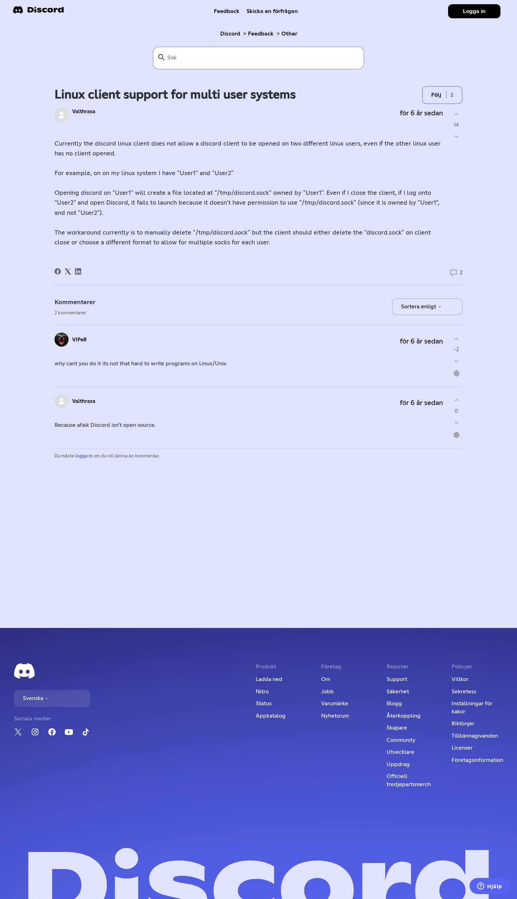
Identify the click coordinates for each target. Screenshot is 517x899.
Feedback (227, 11)
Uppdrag (398, 764)
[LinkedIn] (78, 271)
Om (325, 679)
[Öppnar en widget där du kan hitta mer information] (490, 886)
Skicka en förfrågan (272, 11)
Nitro (262, 691)
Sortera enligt (419, 306)
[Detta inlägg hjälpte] (456, 114)
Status (264, 703)
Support (397, 679)
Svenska (34, 698)
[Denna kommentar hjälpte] (456, 339)
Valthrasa (83, 111)
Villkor (460, 679)
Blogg (394, 703)
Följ (436, 95)
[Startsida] (38, 12)
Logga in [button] (474, 11)
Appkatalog (271, 716)
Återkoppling (404, 716)
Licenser (462, 748)
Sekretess (464, 691)
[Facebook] (58, 271)
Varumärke (334, 703)
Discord (230, 34)
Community (401, 740)
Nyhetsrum (335, 716)
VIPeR (79, 339)
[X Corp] (68, 271)
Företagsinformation (477, 760)
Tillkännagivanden (475, 736)
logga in (83, 456)
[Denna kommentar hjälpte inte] (456, 361)
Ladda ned (269, 679)
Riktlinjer (463, 723)
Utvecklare (400, 752)
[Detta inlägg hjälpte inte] (456, 136)
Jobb (327, 691)
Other (289, 34)
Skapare (397, 728)
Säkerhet (398, 691)
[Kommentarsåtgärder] (456, 373)
